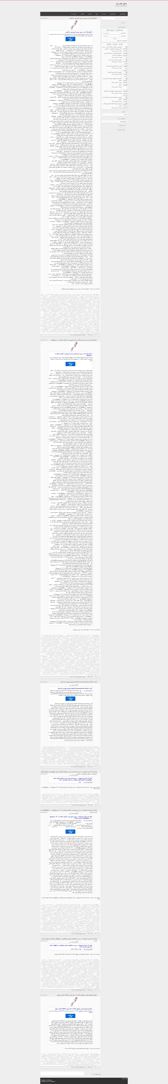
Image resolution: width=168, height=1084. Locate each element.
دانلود (91, 68)
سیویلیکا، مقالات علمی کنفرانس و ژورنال (51, 327)
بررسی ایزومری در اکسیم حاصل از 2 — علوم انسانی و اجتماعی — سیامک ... (63, 920)
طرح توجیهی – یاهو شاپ (88, 987)
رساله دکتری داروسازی (88, 911)
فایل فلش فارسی (85, 1011)
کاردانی (91, 313)
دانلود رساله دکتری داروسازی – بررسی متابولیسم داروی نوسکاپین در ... (61, 966)
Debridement (88, 758)
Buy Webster (96, 764)
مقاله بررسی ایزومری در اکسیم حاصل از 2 (81, 669)
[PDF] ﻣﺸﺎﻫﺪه (65, 327)
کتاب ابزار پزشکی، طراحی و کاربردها (83, 753)
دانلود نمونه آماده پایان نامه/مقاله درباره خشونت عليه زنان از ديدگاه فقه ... (79, 974)
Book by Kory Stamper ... (86, 764)
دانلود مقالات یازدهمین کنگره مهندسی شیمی (62, 325)
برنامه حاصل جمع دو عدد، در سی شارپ (75, 919)
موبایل (45, 1059)
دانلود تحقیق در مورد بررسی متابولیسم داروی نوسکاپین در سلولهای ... (85, 968)
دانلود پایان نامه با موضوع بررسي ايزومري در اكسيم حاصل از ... (58, 294)
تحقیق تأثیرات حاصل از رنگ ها (93, 923)
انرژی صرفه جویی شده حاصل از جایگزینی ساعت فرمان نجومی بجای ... (69, 928)
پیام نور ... (85, 313)
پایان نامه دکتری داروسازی (73, 300)
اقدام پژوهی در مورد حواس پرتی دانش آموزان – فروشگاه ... (60, 1057)
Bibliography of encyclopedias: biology (52, 758)
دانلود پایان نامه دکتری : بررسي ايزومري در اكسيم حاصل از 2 (79, 302)
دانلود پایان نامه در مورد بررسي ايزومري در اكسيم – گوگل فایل (76, 319)
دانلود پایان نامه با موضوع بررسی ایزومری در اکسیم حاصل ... (70, 673)
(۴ (98, 648)
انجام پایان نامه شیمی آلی (79, 331)
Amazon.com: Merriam (85, 761)
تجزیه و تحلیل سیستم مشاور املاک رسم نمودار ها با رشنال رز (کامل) (81, 1064)
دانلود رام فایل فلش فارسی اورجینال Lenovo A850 (68, 1063)
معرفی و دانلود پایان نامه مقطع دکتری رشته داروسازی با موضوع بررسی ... (67, 322)
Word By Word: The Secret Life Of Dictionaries (74, 764)
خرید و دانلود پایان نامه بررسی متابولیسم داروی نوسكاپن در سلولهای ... (60, 987)
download (81, 1056)
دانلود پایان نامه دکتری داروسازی (54, 959)
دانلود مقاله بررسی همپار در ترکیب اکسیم (78, 298)
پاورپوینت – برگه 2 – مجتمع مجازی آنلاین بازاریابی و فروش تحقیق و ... (73, 982)
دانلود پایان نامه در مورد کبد (66, 980)
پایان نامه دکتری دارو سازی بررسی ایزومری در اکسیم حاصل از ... (82, 303)
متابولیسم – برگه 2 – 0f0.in (83, 984)
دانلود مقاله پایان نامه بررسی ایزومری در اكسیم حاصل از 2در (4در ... (76, 668)
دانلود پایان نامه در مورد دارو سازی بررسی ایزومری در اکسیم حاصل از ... (64, 659)
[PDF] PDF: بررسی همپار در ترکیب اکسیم (76, 923)
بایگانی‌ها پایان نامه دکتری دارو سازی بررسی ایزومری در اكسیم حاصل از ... (75, 301)
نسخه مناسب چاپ (50, 654)
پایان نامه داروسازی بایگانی (56, 310)
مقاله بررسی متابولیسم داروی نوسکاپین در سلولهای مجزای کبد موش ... (56, 967)
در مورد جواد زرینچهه (77, 326)
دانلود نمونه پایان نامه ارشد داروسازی (78, 304)
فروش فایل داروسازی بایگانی (89, 972)
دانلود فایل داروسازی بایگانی (70, 317)
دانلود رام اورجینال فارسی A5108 (50, 930)
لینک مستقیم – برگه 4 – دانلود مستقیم (65, 1055)
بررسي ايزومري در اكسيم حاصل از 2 (59, 328)
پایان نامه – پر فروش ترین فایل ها (84, 311)
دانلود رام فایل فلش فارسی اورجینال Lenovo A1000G (85, 1056)
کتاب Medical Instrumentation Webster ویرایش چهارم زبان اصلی (81, 750)
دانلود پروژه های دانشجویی (54, 320)
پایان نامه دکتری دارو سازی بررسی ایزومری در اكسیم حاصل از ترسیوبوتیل (58, 670)
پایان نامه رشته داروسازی (82, 323)
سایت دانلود (87, 317)
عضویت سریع (110, 30)
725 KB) (54, 763)
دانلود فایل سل (121, 4)
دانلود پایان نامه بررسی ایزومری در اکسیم (77, 309)
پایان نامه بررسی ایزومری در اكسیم (68, 311)
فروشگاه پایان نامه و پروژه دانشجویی (66, 927)
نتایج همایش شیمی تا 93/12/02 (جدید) (83, 329)
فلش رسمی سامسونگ (89, 1060)
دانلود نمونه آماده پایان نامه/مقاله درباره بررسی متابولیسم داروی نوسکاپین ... (76, 965)
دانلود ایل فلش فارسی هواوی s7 (86, 1053)
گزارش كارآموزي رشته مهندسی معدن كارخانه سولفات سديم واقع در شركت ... (81, 1065)
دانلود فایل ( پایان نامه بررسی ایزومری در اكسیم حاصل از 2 (59, 652)
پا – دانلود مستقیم (54, 926)
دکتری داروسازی (69, 925)
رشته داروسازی (78, 97)
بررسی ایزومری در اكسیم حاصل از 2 (63, 669)
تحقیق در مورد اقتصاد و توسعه (72, 761)
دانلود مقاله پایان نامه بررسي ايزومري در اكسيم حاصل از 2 (74, 305)
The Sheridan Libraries (47, 761)
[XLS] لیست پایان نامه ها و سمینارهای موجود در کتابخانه (70, 313)
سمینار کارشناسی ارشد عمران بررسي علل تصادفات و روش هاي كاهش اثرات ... (65, 1059)
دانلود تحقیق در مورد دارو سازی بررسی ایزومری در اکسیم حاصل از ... (68, 915)
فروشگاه (56, 981)
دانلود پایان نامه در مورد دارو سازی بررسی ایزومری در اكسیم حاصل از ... (58, 636)
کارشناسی (97, 313)
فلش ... (68, 1060)
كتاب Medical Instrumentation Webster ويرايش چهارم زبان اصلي (78, 682)
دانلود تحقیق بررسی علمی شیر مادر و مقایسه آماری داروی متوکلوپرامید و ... (79, 800)
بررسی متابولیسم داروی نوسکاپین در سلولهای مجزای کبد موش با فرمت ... (78, 959)
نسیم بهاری (69, 331)
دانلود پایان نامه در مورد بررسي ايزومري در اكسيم (83, 18)
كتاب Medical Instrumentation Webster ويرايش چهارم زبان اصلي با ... (81, 749)
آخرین (120, 44)
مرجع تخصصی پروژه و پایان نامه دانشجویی (53, 319)
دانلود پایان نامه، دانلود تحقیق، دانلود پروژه (87, 648)
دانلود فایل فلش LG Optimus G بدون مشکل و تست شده (112, 55)
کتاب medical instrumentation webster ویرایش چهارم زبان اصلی (71, 751)
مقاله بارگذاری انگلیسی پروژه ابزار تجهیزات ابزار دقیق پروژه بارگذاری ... (71, 759)
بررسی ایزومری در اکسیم (83, 320)
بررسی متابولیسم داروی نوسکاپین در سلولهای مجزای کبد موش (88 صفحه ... (75, 981)
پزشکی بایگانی (78, 985)
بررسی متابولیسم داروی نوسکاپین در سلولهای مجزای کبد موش (70, 979)
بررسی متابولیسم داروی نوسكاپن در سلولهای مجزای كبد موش (61, 975)
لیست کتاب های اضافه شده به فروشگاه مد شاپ (56, 750)
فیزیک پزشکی (52, 760)
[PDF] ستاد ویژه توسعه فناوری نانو (69, 320)
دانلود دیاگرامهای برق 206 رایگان (92, 926)
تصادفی (109, 44)
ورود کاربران (119, 30)
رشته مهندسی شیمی (94, 320)
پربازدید (115, 44)
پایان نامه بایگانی (89, 331)
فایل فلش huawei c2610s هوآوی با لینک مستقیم (75, 1061)
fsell (96, 334)
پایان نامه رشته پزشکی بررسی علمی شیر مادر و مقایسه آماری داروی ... (71, 795)
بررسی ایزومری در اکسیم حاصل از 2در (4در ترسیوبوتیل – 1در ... (73, 672)
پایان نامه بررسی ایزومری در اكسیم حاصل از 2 (89, 651)
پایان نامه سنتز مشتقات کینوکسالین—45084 (84, 670)
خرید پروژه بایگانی (64, 314)
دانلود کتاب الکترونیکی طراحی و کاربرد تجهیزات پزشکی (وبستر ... (63, 754)
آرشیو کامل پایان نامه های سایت (76, 327)
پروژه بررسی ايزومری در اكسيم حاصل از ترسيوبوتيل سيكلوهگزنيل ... (79, 306)
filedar (72, 921)
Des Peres (60, 763)
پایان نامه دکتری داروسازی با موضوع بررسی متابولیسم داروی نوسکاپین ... (67, 963)
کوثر (84, 1059)
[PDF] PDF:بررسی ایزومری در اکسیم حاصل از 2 (80, 671)
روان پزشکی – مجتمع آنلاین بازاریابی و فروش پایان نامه (69, 649)
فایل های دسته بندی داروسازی (93, 654)
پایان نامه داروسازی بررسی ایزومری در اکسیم (57, 309)
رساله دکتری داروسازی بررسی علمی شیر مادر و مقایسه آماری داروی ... (63, 798)
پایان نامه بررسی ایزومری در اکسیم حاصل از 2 (86, 644)
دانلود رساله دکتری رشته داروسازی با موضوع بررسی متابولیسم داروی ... (71, 961)
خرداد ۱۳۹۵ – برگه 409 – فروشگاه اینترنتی (54, 1061)
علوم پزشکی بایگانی (68, 654)
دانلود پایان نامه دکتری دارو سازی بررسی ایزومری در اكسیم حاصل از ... (63, 296)
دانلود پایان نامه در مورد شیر (61, 802)
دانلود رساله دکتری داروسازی (75, 972)
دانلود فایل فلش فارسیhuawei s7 (89, 1057)
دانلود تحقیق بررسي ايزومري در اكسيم (59, 303)
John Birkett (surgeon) (79, 758)
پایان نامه (86, 74)
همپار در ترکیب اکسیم (85, 920)
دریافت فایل (70, 39)
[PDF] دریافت (68, 326)
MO (65, 763)
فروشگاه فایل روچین (61, 1060)
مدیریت (55, 312)
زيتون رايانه (65, 318)
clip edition (78, 760)
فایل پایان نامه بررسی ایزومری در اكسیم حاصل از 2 (54, 925)
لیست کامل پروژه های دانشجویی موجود (70, 651)
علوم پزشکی (86, 326)
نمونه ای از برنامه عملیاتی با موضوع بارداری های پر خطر (75, 310)
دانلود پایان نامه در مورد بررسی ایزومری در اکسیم (84, 922)
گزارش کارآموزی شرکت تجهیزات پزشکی (65, 760)
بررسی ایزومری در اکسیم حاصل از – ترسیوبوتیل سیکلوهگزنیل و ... (72, 321)
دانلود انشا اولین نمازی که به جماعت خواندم (66, 984)
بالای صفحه (124, 1078)
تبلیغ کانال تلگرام (77, 1057)
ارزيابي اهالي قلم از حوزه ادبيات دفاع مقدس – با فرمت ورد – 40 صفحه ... (66, 755)
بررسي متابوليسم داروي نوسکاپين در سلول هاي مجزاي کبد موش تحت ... (76, 960)
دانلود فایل (56, 672)
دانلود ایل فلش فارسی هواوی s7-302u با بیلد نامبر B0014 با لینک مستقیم (72, 954)
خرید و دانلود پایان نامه (85, 333)
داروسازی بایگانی (72, 648)
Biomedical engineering (67, 758)
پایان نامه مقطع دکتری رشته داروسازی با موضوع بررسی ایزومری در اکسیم (72, 297)
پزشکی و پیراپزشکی (59, 326)
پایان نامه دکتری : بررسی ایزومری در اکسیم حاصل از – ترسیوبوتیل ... (79, 635)
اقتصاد (50, 312)
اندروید (97, 1060)
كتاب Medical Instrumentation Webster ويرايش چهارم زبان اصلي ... (81, 747)
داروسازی (83, 55)
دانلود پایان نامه (88, 48)
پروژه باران (81, 317)
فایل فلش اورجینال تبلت (77, 1060)
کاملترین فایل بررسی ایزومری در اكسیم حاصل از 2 (76, 665)
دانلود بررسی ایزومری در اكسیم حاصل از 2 (74, 663)
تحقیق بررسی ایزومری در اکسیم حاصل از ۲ (54, 306)
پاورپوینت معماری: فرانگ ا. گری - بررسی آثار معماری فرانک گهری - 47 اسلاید (111, 48)
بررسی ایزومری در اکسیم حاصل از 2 (55, 317)
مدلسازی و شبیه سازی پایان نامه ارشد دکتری (56, 331)
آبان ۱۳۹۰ (72, 929)
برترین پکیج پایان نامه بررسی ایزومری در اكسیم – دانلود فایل (81, 655)
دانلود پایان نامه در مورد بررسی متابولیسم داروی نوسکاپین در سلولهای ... (72, 969)
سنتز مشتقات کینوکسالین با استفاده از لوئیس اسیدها (57, 671)
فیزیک (45, 312)
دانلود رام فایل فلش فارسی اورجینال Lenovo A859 (77, 1048)
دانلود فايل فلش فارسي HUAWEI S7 (70, 1053)
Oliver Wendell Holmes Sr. (93, 759)
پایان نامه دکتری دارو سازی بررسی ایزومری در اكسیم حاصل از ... (77, 639)
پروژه (95, 309)
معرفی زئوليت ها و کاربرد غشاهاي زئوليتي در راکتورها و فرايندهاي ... (61, 323)
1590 (56, 927)
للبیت (57, 668)
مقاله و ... (89, 309)
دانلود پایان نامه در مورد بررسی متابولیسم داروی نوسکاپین (75, 288)
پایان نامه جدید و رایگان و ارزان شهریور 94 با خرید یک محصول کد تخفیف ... (72, 977)
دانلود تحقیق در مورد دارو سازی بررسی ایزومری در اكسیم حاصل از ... (64, 647)
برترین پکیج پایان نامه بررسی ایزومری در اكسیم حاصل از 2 (61, 329)
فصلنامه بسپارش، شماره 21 (74, 328)
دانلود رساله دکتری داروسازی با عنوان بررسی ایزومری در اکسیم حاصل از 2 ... (64, 905)
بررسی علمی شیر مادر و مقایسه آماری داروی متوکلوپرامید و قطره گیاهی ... (78, 794)
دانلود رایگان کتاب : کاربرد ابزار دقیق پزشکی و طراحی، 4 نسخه (61, 753)
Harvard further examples (59, 761)
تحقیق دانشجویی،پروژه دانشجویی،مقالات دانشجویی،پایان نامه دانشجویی (80, 930)
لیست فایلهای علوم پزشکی (53, 913)
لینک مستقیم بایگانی (88, 1058)
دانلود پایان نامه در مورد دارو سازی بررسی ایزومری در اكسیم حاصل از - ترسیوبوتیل (74, 340)
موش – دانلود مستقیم (67, 976)
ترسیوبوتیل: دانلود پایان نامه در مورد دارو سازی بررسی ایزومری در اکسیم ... (65, 295)
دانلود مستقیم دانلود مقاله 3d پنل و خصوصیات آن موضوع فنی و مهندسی (71, 762)
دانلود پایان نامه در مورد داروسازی (81, 629)
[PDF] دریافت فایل (55, 311)
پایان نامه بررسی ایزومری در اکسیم (88, 300)
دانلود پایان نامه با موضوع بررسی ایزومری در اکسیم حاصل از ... (82, 318)
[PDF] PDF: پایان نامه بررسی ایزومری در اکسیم (59, 304)
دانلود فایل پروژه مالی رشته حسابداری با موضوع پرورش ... (71, 926)
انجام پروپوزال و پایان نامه (77, 931)
